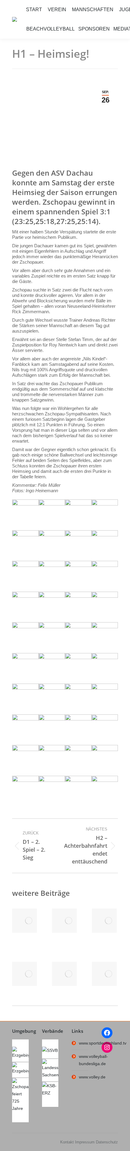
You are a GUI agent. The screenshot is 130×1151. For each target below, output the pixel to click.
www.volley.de (92, 1077)
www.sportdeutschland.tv (102, 1043)
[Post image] (28, 921)
